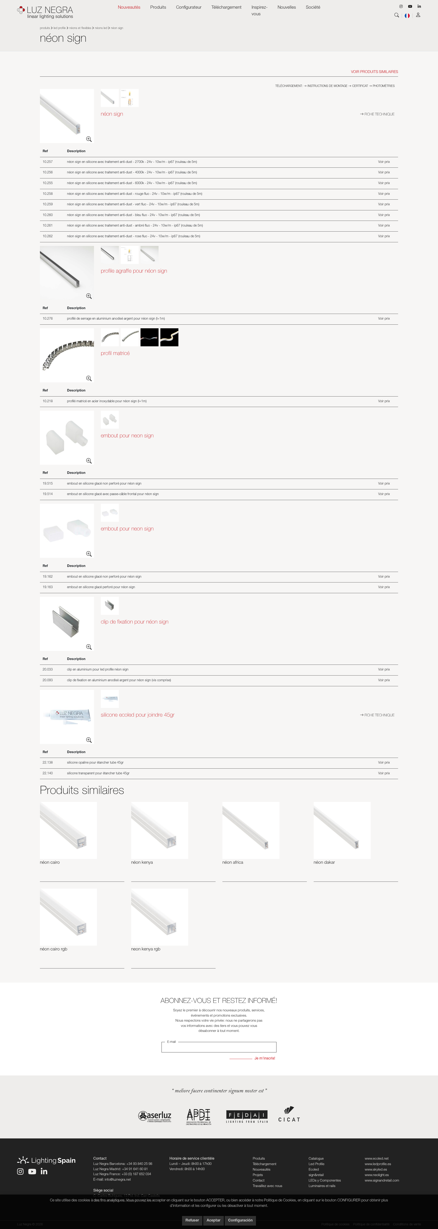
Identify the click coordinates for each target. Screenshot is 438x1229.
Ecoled (314, 1170)
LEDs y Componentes (325, 1180)
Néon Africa (232, 863)
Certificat (359, 86)
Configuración (240, 1221)
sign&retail (316, 1175)
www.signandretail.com (382, 1180)
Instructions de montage (327, 86)
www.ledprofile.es (378, 1164)
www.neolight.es (377, 1175)
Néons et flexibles (80, 28)
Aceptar (213, 1221)
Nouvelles (287, 7)
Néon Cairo (50, 863)
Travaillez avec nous (267, 1186)
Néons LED (101, 28)
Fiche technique (379, 114)
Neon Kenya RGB (145, 949)
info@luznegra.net (118, 1180)
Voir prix (384, 162)
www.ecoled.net (376, 1159)
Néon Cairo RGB (53, 949)
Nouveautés (129, 7)
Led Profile (60, 28)
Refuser (192, 1221)
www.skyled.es (376, 1170)
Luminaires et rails (322, 1186)
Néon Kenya (142, 863)
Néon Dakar (324, 863)
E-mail (171, 1042)
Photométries (383, 86)
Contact (258, 1180)
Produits (45, 28)
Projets (258, 1175)
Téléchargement (264, 1164)
